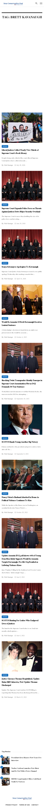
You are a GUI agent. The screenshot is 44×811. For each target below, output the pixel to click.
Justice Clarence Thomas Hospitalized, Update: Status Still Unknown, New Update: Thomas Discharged (20, 682)
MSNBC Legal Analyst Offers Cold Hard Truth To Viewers (26, 781)
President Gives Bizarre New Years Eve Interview (26, 759)
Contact (34, 805)
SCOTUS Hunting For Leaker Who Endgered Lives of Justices (20, 622)
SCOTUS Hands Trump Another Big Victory (20, 442)
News (5, 146)
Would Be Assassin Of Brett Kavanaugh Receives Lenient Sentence (22, 324)
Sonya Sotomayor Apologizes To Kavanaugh (20, 267)
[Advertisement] (22, 45)
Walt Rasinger (8, 165)
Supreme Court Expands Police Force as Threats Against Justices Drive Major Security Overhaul (21, 210)
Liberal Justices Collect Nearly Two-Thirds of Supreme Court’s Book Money (20, 152)
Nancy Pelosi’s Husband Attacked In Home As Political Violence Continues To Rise (20, 499)
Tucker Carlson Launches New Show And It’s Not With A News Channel (25, 770)
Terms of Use (24, 805)
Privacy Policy (11, 805)
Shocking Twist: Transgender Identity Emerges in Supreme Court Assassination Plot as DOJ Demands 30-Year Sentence (22, 384)
